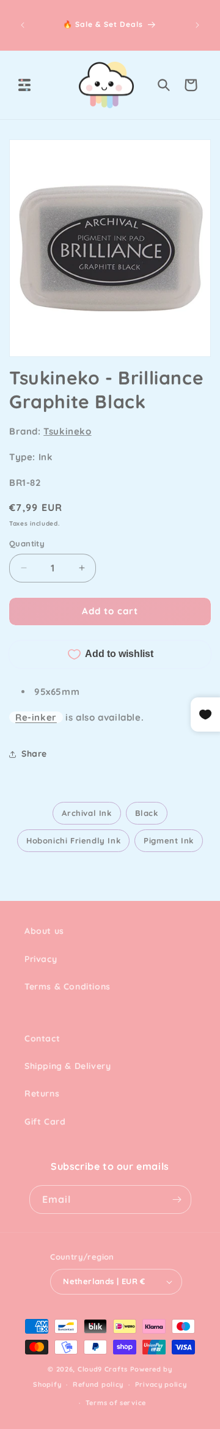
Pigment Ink (169, 840)
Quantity (27, 543)
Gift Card (44, 1121)
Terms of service (116, 1402)
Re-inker (36, 717)
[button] (24, 85)
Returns (41, 1093)
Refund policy (98, 1384)
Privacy (40, 958)
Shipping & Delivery (67, 1065)
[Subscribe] (177, 1199)
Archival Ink (86, 813)
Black (146, 813)
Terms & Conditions (67, 986)
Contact (42, 1038)
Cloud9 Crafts (103, 1369)
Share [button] (34, 753)
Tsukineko (67, 431)
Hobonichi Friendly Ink (73, 840)
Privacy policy (161, 1384)
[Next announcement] (197, 25)
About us (44, 930)
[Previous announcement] (22, 25)
